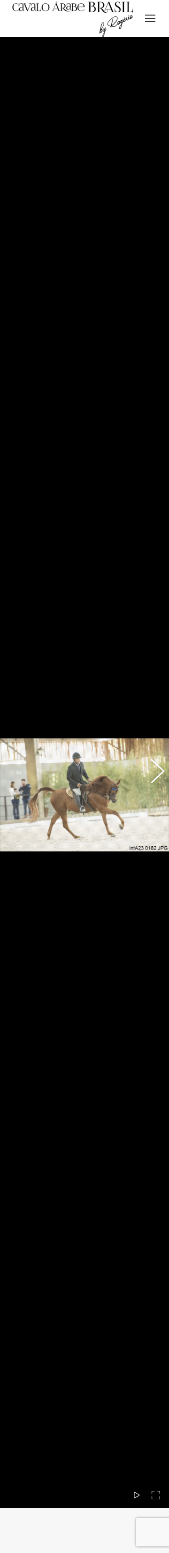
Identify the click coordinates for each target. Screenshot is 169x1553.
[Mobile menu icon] (150, 18)
